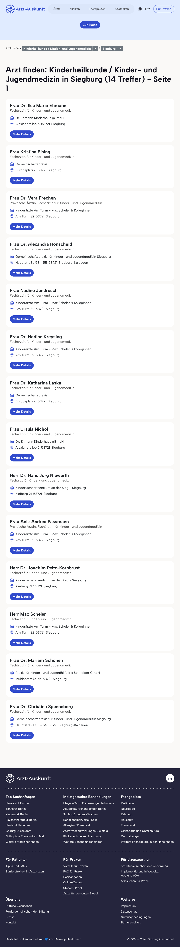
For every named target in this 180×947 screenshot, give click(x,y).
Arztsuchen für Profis (135, 881)
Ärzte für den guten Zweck (81, 893)
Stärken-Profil (72, 888)
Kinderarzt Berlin (17, 814)
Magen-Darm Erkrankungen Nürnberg (88, 803)
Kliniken (75, 9)
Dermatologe (130, 836)
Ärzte (56, 9)
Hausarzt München (18, 803)
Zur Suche (90, 25)
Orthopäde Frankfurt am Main (25, 836)
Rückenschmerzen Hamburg (82, 836)
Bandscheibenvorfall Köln (80, 819)
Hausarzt (127, 819)
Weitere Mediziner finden (22, 841)
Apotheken (122, 9)
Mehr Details (22, 134)
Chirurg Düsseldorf (18, 831)
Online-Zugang (73, 882)
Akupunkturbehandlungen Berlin (84, 808)
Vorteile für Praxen (75, 866)
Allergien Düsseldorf (76, 825)
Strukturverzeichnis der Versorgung (144, 866)
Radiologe (127, 803)
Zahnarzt (127, 814)
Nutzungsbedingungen (136, 917)
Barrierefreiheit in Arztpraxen (25, 871)
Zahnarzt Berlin (16, 808)
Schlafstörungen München (80, 814)
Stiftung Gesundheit (19, 906)
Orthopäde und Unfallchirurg (140, 831)
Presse (10, 917)
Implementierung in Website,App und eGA (140, 873)
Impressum (128, 906)
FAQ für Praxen (73, 871)
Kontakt (11, 922)
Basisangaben (72, 877)
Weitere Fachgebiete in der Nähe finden (147, 841)
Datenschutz (129, 911)
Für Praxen (163, 9)
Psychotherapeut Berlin (21, 819)
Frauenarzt (128, 825)
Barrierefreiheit (131, 922)
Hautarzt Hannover (18, 825)
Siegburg (109, 48)
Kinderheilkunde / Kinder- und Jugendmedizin (57, 48)
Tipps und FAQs (16, 866)
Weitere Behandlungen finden (82, 841)
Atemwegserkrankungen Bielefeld (85, 831)
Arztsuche (12, 48)
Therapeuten (97, 9)
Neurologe (128, 808)
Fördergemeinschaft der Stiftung (27, 911)
